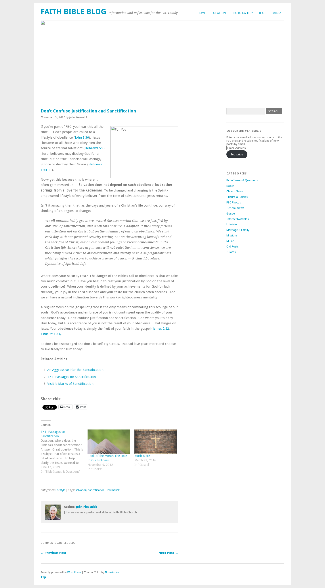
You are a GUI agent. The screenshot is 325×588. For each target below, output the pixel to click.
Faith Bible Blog (73, 11)
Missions (231, 235)
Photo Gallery (242, 13)
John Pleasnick (86, 507)
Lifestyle (60, 490)
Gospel (230, 213)
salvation (81, 490)
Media (277, 13)
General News (235, 208)
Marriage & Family (237, 230)
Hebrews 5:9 (94, 148)
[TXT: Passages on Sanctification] (64, 453)
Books (230, 186)
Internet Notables (237, 219)
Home (202, 13)
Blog (262, 13)
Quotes (231, 252)
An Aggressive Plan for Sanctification (75, 370)
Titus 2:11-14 (50, 334)
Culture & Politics (237, 197)
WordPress (74, 572)
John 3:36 (82, 137)
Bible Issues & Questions (242, 180)
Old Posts (232, 246)
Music (230, 241)
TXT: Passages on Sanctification (71, 377)
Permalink (113, 490)
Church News (234, 191)
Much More (142, 456)
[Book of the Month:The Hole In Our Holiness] (109, 441)
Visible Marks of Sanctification (70, 384)
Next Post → (168, 553)
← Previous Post (53, 553)
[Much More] (155, 441)
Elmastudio (112, 572)
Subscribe (237, 154)
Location (219, 13)
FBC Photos (233, 202)
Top (43, 577)
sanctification (96, 490)
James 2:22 (161, 329)
